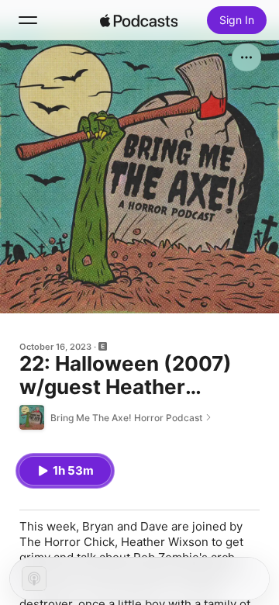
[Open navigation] (28, 20)
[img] (138, 20)
